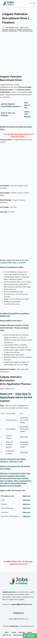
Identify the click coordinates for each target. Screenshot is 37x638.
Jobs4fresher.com (9, 592)
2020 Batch (12, 29)
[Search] (30, 3)
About (7, 632)
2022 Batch (27, 29)
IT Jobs (19, 31)
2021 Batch (20, 29)
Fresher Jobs (12, 31)
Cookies (13, 632)
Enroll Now (24, 418)
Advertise (21, 632)
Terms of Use (7, 635)
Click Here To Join (27, 105)
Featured (5, 29)
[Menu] (34, 3)
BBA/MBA (5, 31)
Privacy (29, 632)
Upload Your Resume (27, 114)
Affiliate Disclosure (19, 635)
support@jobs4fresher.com (18, 619)
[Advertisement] (18, 53)
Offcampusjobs (27, 31)
